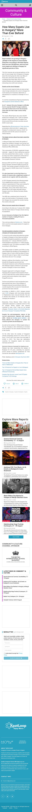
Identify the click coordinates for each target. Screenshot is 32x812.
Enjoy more (16, 537)
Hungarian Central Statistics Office (14, 101)
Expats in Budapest (18, 391)
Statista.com (18, 222)
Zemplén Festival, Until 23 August (12, 600)
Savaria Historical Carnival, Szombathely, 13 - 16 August (14, 439)
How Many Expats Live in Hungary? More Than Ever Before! (15, 30)
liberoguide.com (20, 353)
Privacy (15, 808)
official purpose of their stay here (19, 126)
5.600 (6, 293)
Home (3, 19)
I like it (17, 383)
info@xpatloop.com (10, 780)
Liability (10, 808)
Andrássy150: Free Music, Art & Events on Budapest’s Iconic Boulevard (15, 469)
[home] (4, 1)
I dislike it (26, 383)
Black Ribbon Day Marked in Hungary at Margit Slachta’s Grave (16, 496)
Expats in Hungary (9, 391)
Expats (25, 391)
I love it (8, 383)
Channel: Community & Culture (14, 19)
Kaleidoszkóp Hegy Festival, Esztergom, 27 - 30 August (14, 525)
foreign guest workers (19, 318)
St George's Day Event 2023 (21, 357)
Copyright (5, 808)
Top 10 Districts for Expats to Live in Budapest (15, 367)
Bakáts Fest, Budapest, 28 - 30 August (13, 596)
